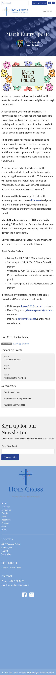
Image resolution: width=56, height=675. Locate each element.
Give (3, 526)
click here (35, 200)
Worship (5, 506)
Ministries (6, 510)
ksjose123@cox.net (32, 306)
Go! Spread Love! (12, 392)
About (4, 503)
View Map (6, 554)
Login (51, 672)
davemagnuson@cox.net (39, 310)
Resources (6, 519)
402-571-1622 (39, 3)
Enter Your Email (9, 446)
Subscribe (10, 457)
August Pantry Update (14, 404)
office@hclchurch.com (18, 585)
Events (4, 513)
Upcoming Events (11, 350)
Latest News (8, 385)
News (4, 516)
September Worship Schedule (17, 398)
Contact (5, 523)
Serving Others (21, 343)
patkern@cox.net (27, 318)
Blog (3, 529)
